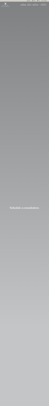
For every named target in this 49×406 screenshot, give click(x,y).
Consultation (43, 4)
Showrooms (23, 4)
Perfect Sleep (35, 4)
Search (29, 0)
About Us (29, 4)
